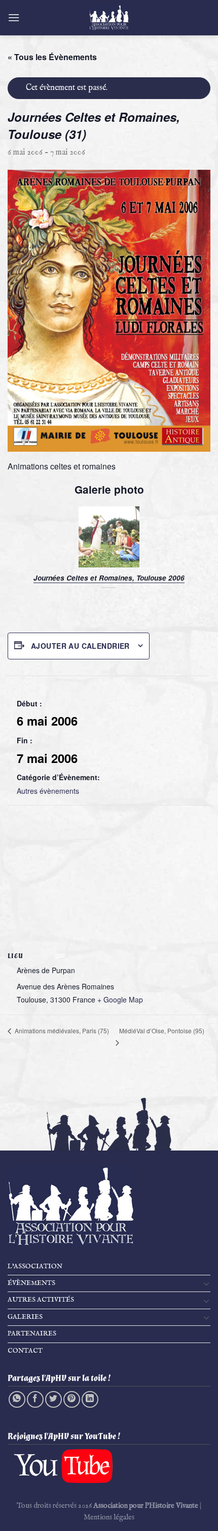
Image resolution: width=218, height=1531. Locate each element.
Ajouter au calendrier (80, 646)
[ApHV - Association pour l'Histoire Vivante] (109, 17)
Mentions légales (109, 1517)
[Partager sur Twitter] (53, 1399)
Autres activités (41, 1300)
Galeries (25, 1317)
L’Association (35, 1266)
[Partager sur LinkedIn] (90, 1399)
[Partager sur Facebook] (35, 1399)
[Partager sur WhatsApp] (17, 1399)
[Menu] (14, 17)
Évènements (31, 1283)
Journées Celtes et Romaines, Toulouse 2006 (109, 578)
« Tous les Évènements (52, 57)
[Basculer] (206, 1283)
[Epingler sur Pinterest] (71, 1399)
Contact (25, 1351)
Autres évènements (48, 791)
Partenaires (32, 1333)
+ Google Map (120, 999)
